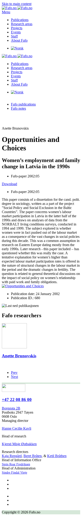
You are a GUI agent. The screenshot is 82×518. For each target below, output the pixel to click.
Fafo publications (23, 104)
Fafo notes (18, 108)
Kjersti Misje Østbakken (19, 444)
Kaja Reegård (12, 456)
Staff (14, 36)
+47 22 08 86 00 (17, 399)
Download (9, 184)
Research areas (21, 24)
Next (14, 377)
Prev (14, 372)
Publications (19, 20)
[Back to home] (17, 8)
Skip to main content (16, 4)
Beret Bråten (32, 456)
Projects (16, 28)
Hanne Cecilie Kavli (16, 428)
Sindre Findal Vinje (14, 472)
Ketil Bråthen (57, 456)
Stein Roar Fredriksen (16, 464)
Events (16, 32)
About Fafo (19, 40)
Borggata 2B (11, 408)
